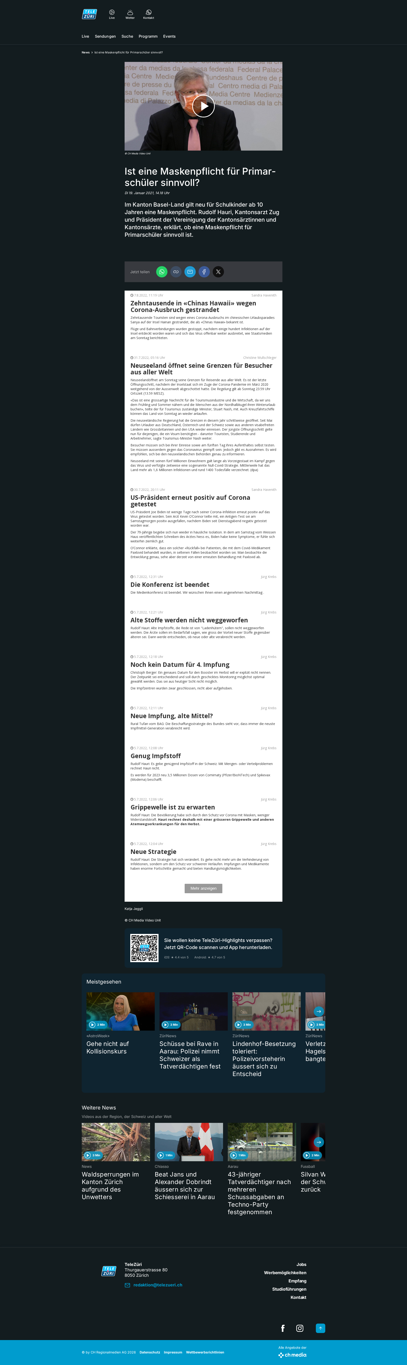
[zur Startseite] (89, 14)
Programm (148, 36)
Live (85, 36)
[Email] (190, 271)
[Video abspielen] (203, 106)
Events (169, 36)
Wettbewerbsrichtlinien (205, 1352)
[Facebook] (204, 271)
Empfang (297, 1280)
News (86, 52)
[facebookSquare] (283, 1328)
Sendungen (105, 36)
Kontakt (298, 1297)
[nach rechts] (319, 1011)
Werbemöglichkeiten (285, 1272)
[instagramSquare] (300, 1328)
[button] (176, 271)
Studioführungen (289, 1289)
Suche (127, 36)
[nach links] (88, 1011)
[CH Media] (292, 1354)
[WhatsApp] (161, 271)
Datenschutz (150, 1352)
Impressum (173, 1352)
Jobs (301, 1264)
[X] (218, 271)
